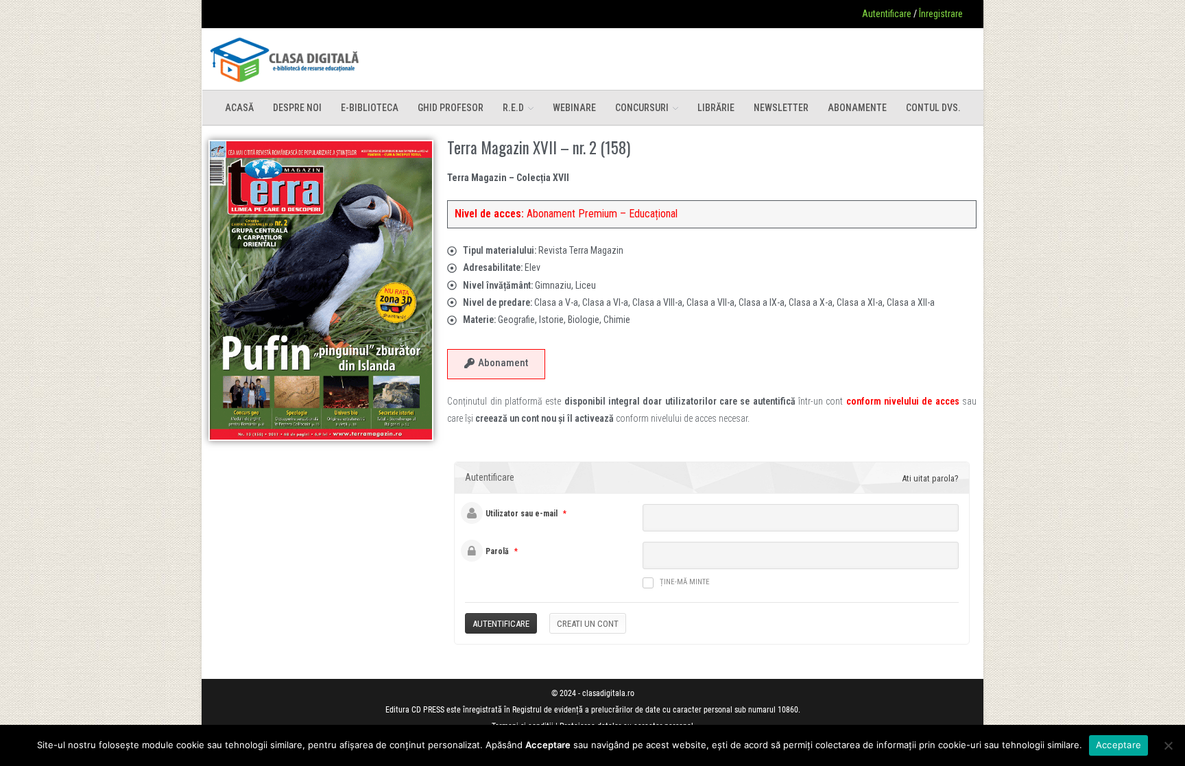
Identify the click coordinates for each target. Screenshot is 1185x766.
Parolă (497, 551)
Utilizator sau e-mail (522, 513)
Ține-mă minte (685, 581)
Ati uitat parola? (930, 478)
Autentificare (886, 13)
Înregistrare (941, 13)
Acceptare (1118, 744)
